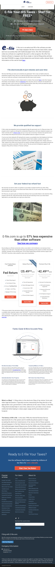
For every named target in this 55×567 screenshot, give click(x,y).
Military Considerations (7, 505)
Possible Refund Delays (7, 501)
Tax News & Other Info (34, 509)
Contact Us (31, 501)
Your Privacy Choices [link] (33, 514)
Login (16, 478)
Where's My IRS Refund (20, 487)
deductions (23, 81)
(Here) (9, 552)
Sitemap (30, 511)
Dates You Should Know (20, 505)
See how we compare (27, 243)
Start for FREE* (10, 297)
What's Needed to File (33, 488)
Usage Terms (32, 499)
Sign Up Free (49, 2)
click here (4, 317)
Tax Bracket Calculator (20, 509)
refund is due (16, 132)
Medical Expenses (6, 512)
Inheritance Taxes (6, 508)
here (23, 60)
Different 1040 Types (20, 495)
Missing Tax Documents (20, 489)
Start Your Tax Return (27, 468)
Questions (30, 6)
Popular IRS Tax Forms (7, 495)
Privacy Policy (32, 497)
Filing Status (4, 490)
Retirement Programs (7, 493)
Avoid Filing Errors (33, 503)
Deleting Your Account (34, 505)
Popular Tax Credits (6, 480)
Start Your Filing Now (8, 541)
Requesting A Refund (33, 482)
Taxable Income (5, 488)
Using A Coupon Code (20, 482)
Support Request (32, 480)
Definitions (4, 514)
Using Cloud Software (33, 490)
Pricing (30, 494)
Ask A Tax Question (19, 511)
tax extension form (17, 369)
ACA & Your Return (6, 510)
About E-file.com (32, 478)
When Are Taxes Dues (33, 492)
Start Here (28, 30)
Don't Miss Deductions (7, 482)
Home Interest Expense (7, 503)
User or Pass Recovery (20, 480)
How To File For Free (19, 491)
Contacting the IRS (6, 484)
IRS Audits (4, 499)
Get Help (18, 528)
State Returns (18, 493)
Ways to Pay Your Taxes (7, 486)
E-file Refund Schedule (20, 507)
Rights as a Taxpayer (6, 497)
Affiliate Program (32, 507)
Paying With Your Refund (20, 484)
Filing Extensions (19, 497)
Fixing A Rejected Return (20, 499)
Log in (22, 6)
